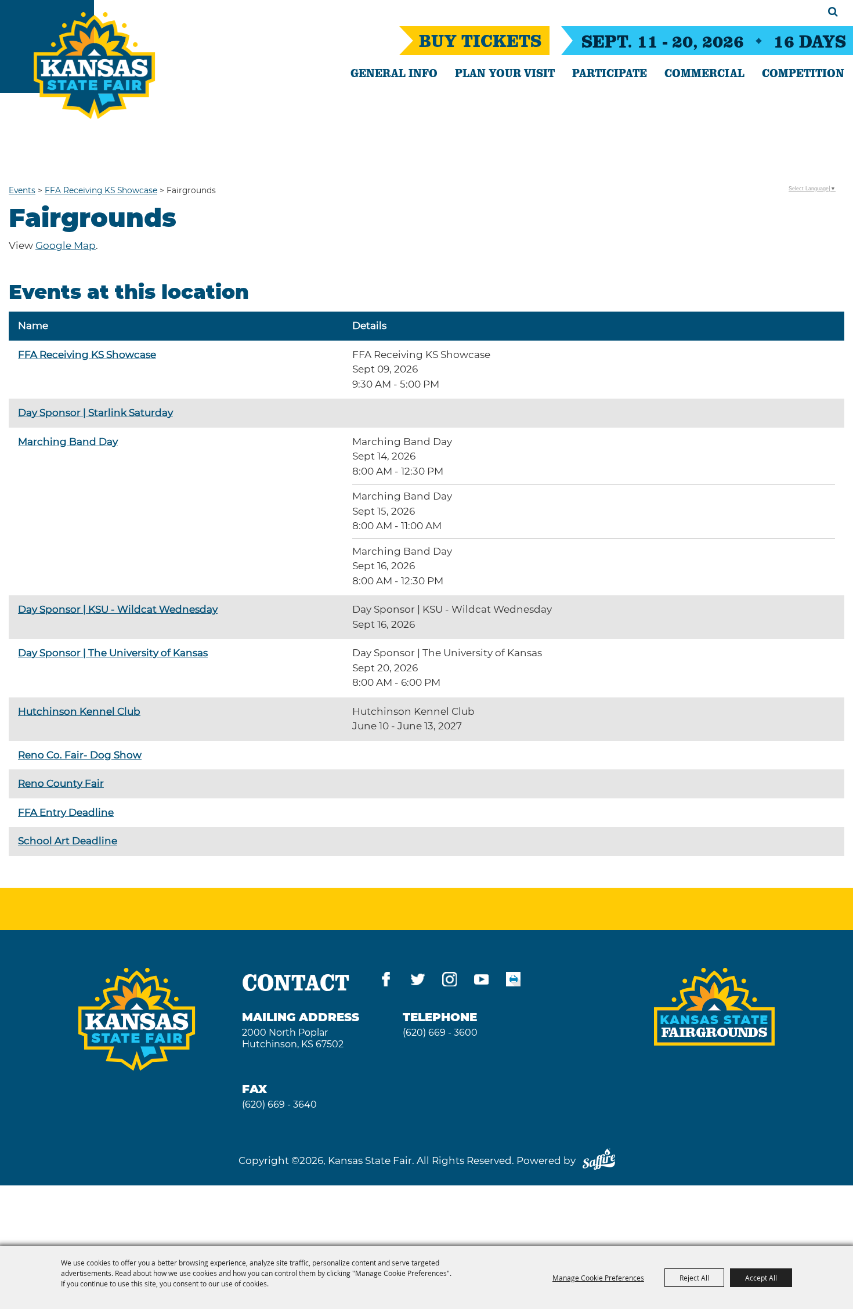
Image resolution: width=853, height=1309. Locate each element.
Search (833, 11)
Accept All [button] (761, 1277)
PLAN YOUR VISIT (505, 72)
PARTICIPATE (609, 72)
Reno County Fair (61, 783)
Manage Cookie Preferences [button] (598, 1277)
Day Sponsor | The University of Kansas (113, 653)
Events (22, 190)
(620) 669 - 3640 (279, 1104)
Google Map (65, 245)
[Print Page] (513, 981)
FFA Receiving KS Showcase (101, 190)
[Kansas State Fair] (94, 65)
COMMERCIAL (704, 72)
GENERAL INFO (394, 72)
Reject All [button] (694, 1277)
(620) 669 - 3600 (440, 1032)
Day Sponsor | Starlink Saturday (95, 412)
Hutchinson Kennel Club (79, 711)
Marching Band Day (68, 441)
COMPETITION (803, 72)
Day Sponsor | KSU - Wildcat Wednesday (118, 609)
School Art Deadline (67, 841)
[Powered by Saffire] (599, 1160)
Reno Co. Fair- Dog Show (80, 755)
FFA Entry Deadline (66, 812)
